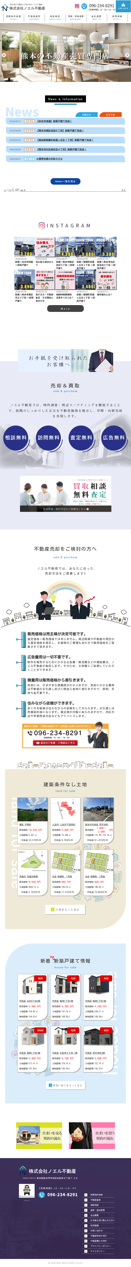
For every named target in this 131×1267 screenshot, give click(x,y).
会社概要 (96, 16)
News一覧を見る (65, 181)
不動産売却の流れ (98, 1235)
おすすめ (110, 115)
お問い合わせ (96, 1230)
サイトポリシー (97, 1251)
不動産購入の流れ (98, 1240)
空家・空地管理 (76, 16)
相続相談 (55, 16)
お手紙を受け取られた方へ (102, 1220)
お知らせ (86, 115)
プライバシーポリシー (100, 1245)
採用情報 (117, 16)
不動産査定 (34, 16)
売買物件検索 (13, 16)
